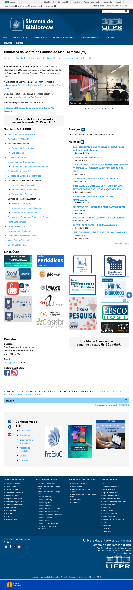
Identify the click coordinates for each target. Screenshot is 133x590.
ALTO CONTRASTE (111, 6)
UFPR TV (106, 507)
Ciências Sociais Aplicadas (48, 523)
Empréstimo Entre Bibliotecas (25, 189)
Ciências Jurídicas (44, 520)
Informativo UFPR (109, 489)
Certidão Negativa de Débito (21, 171)
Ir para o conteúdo (10, 6)
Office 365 (106, 528)
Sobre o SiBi (18, 37)
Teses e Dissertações (22, 203)
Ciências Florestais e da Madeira (50, 514)
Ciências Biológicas (45, 505)
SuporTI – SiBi (11, 519)
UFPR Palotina (75, 499)
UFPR (105, 483)
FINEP (105, 522)
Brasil (12, 2)
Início (5, 37)
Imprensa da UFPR (110, 513)
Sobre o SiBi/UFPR (13, 486)
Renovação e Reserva (22, 194)
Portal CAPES (108, 525)
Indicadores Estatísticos (30, 97)
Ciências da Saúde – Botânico (49, 508)
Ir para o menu (23, 6)
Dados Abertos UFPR (111, 495)
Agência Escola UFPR (111, 492)
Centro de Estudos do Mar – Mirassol (80, 490)
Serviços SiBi (38, 37)
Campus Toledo (76, 486)
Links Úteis (53, 58)
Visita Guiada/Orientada (19, 240)
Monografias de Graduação (24, 212)
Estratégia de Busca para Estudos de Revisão (29, 217)
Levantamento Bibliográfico (20, 230)
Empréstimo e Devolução (23, 184)
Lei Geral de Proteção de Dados (114, 501)
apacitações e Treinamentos (22, 161)
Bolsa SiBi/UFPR (12, 495)
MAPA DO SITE (124, 6)
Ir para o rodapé (49, 6)
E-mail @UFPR (108, 531)
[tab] (66, 401)
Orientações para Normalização (22, 235)
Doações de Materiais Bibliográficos (24, 175)
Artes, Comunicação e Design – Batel (49, 487)
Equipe (22, 455)
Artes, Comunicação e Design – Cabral (49, 492)
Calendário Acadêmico (111, 486)
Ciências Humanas (45, 517)
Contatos (110, 37)
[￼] (7, 372)
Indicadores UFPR (109, 504)
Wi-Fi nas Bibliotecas (18, 244)
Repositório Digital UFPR (15, 501)
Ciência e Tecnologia (45, 499)
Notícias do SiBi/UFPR (14, 492)
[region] (99, 89)
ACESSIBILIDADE (98, 6)
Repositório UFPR (89, 37)
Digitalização (18, 152)
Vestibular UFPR (109, 516)
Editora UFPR (108, 510)
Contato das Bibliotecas (14, 504)
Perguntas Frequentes (13, 42)
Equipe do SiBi (11, 507)
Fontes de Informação (63, 37)
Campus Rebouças (45, 496)
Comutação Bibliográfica (23, 148)
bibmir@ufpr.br (11, 362)
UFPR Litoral (75, 502)
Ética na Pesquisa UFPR (112, 498)
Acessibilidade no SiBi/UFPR (21, 134)
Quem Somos (25, 430)
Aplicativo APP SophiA (18, 138)
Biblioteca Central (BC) (46, 483)
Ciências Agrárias (44, 502)
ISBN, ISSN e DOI (16, 226)
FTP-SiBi (9, 516)
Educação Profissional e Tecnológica (47, 527)
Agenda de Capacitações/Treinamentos (30, 166)
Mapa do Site (11, 510)
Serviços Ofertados (15, 58)
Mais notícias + (122, 243)
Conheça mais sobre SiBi (79, 58)
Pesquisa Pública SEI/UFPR (113, 519)
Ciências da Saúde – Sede (48, 511)
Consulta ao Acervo (13, 483)
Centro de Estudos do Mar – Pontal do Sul (83, 495)
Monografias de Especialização (26, 207)
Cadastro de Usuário (17, 157)
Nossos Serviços (12, 489)
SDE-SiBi (9, 513)
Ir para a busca (36, 6)
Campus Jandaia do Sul (79, 483)
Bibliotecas (24, 435)
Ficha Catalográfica (17, 221)
